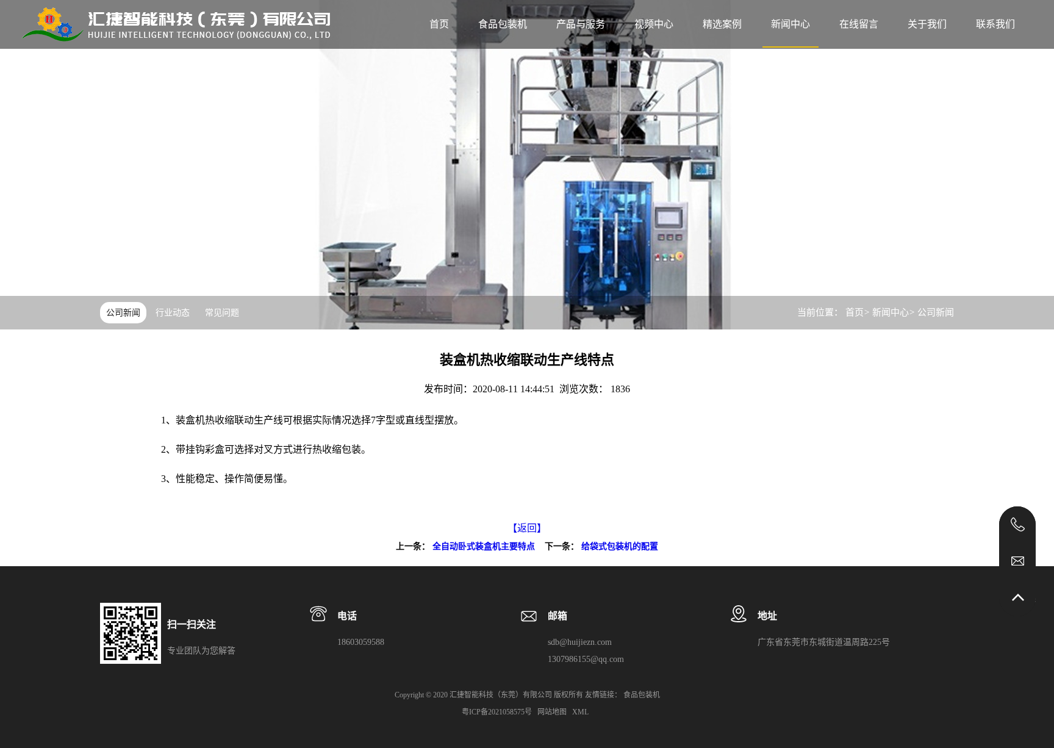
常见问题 (222, 312)
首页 (854, 312)
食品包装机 (502, 24)
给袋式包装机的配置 (619, 546)
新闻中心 (890, 312)
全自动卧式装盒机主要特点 (483, 546)
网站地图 (552, 712)
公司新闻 (123, 312)
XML (581, 712)
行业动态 (173, 312)
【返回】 (527, 528)
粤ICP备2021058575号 (498, 712)
